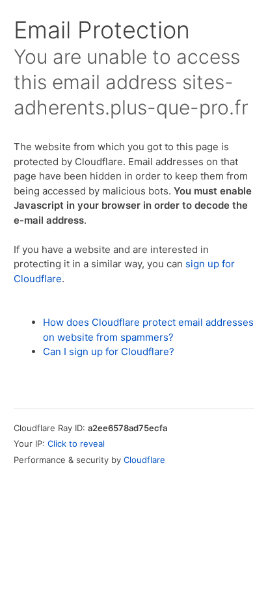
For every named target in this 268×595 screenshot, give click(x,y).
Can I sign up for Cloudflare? (108, 351)
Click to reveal (76, 443)
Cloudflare (144, 460)
